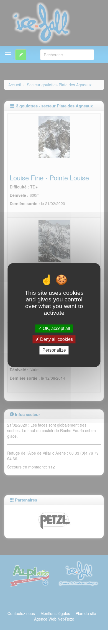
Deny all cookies (56, 339)
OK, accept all (56, 328)
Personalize (54, 350)
